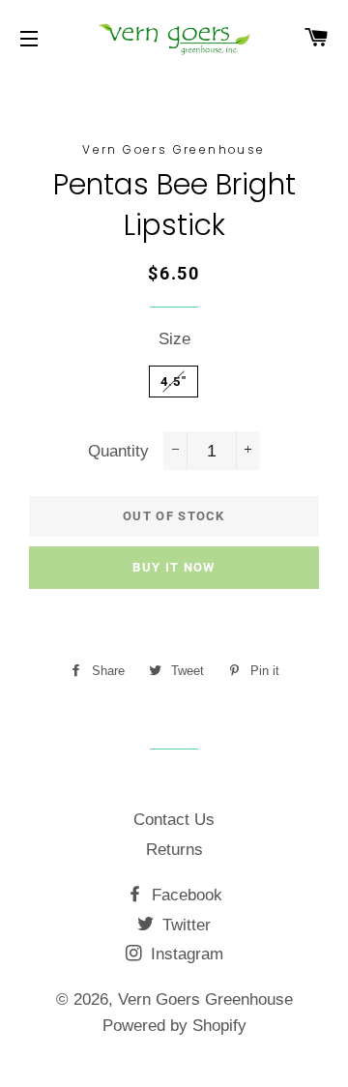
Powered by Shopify (174, 1025)
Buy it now (173, 567)
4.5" (173, 381)
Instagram (184, 954)
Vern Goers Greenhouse (205, 999)
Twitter (184, 925)
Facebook (184, 895)
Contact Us (174, 819)
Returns (174, 849)
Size (174, 339)
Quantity (118, 451)
